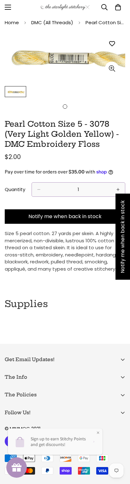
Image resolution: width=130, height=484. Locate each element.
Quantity (15, 189)
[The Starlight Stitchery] (65, 7)
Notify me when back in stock (65, 216)
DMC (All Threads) (52, 22)
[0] (118, 7)
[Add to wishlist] (112, 44)
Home (12, 22)
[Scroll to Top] (118, 450)
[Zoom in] (112, 69)
